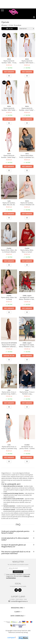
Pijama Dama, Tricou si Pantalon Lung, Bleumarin (27, 393)
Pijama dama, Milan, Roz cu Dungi (9, 298)
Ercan (27, 390)
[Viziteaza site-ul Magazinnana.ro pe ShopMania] (23, 637)
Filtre (10, 28)
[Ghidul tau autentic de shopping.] (11, 637)
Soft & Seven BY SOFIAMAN (9, 343)
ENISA (9, 59)
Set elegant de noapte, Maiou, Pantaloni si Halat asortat (27, 345)
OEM (9, 390)
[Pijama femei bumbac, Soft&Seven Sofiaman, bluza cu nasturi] (9, 329)
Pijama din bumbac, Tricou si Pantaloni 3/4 (27, 204)
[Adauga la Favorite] (9, 75)
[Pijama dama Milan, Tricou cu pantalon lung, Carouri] (27, 140)
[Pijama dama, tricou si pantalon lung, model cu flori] (9, 376)
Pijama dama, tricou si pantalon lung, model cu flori (9, 393)
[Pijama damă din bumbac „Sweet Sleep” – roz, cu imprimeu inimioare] (9, 140)
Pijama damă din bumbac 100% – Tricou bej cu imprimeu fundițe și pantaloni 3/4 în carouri (9, 62)
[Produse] (2, 10)
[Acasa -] (18, 11)
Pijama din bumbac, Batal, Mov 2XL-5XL (9, 204)
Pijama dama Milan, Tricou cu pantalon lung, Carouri (27, 156)
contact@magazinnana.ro (19, 601)
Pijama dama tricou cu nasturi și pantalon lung (9, 447)
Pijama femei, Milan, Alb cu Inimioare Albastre (9, 251)
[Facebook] (16, 590)
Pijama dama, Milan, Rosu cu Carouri (27, 251)
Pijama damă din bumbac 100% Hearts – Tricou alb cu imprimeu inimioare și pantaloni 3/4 (27, 62)
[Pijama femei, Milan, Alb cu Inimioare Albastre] (9, 234)
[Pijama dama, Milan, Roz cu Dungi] (9, 281)
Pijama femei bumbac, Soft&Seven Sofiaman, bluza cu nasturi (9, 345)
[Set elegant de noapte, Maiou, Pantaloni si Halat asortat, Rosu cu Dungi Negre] (27, 281)
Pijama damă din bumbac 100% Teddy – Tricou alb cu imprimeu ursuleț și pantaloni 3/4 (9, 109)
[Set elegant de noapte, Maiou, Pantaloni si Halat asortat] (27, 329)
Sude (9, 201)
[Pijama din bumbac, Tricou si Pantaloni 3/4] (27, 187)
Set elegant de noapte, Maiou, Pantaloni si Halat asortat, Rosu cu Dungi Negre (27, 298)
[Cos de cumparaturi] (25, 20)
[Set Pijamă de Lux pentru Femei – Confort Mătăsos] (27, 427)
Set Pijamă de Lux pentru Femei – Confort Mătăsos (27, 447)
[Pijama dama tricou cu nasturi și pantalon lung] (9, 427)
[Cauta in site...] (30, 20)
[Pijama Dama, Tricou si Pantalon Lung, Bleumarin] (27, 376)
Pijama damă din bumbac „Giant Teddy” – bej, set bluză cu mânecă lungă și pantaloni (27, 109)
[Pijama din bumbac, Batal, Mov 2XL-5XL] (9, 187)
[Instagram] (20, 590)
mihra (27, 153)
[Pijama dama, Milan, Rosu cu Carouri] (27, 234)
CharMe (9, 248)
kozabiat (27, 445)
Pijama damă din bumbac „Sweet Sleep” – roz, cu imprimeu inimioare (9, 156)
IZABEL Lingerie (27, 295)
